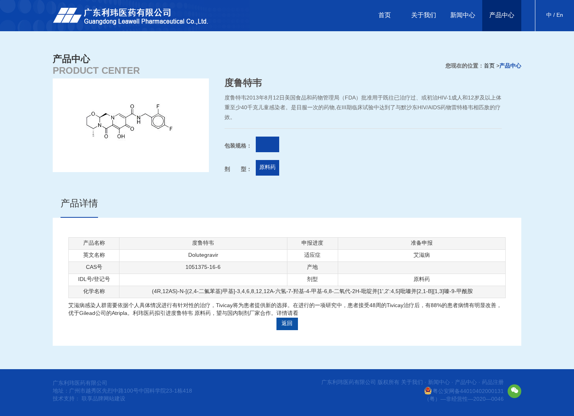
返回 (287, 324)
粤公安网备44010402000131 (468, 392)
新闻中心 (462, 15)
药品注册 (493, 383)
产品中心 (501, 15)
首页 (384, 15)
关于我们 (423, 15)
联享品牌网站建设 (103, 399)
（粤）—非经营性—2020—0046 (464, 399)
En (559, 15)
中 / (550, 15)
